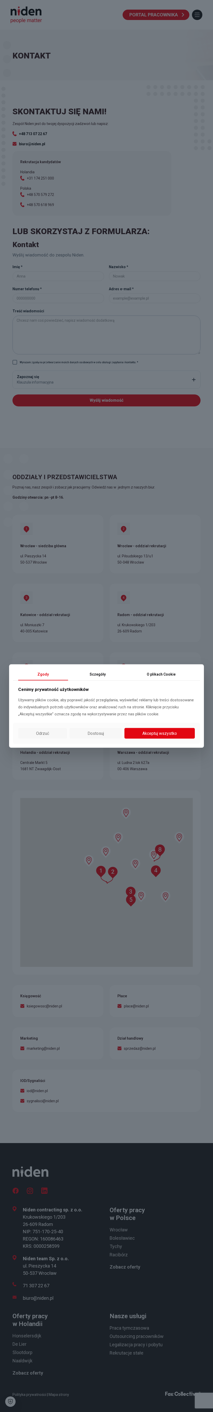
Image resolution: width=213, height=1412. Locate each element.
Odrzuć (42, 733)
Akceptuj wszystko (159, 733)
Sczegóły (98, 674)
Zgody (43, 674)
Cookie (161, 674)
